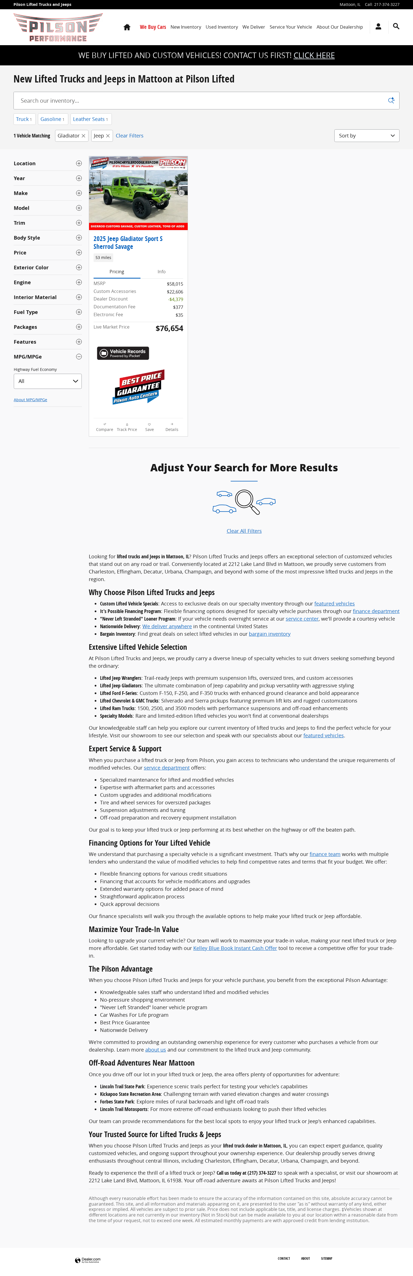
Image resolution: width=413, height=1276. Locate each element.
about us (155, 1049)
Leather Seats (90, 119)
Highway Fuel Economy (35, 369)
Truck (24, 119)
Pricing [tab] (117, 271)
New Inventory (186, 27)
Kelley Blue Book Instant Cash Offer (235, 948)
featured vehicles (334, 603)
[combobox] (48, 381)
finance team (325, 854)
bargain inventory (270, 633)
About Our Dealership (340, 27)
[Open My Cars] (377, 27)
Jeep (99, 135)
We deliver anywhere (167, 626)
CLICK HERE (314, 55)
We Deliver (253, 27)
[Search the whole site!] (396, 26)
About (305, 1258)
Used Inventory (222, 27)
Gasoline (52, 119)
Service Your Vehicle (291, 27)
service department (167, 767)
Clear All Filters (244, 530)
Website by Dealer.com (87, 1261)
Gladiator (69, 135)
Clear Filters (130, 135)
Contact (284, 1258)
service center (302, 618)
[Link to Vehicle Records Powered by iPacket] (123, 353)
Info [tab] (162, 271)
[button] (138, 258)
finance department (376, 611)
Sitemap (326, 1258)
